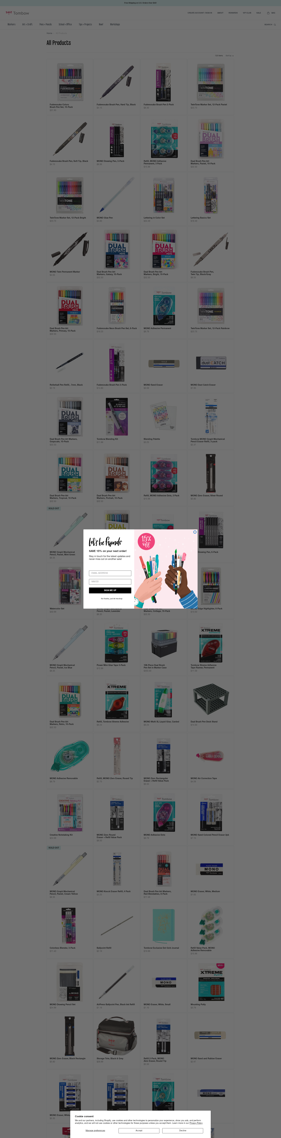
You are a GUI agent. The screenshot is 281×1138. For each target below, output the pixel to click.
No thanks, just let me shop (111, 599)
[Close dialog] (194, 532)
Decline (182, 1131)
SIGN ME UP (110, 590)
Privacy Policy (196, 1123)
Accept (139, 1131)
